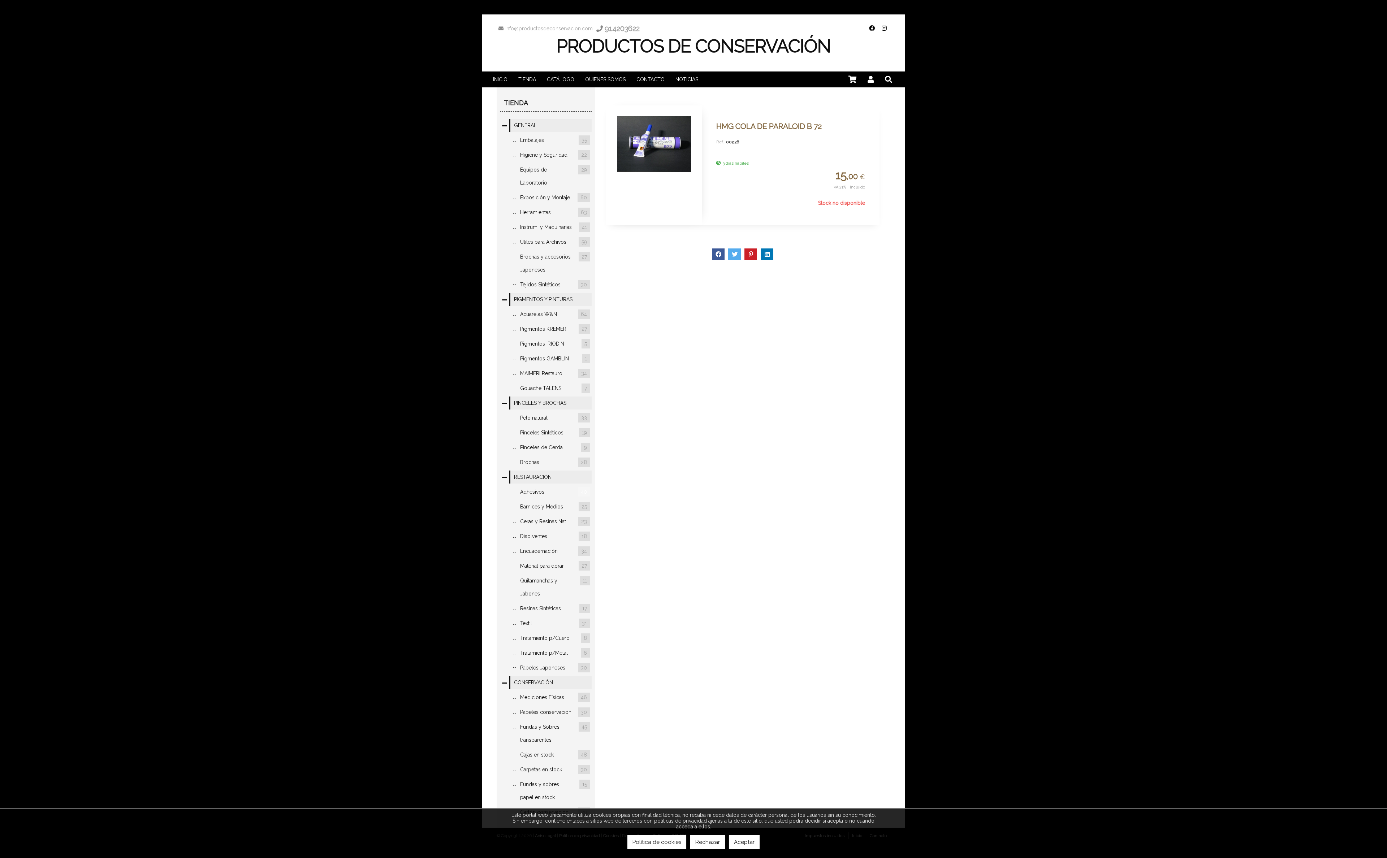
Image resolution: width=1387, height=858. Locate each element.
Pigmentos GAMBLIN (553, 358)
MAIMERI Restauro (553, 373)
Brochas (553, 462)
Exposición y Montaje (553, 197)
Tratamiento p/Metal (553, 653)
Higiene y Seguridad (553, 155)
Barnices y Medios (553, 507)
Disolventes (553, 536)
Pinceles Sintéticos (553, 433)
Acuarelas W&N (553, 314)
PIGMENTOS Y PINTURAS (543, 299)
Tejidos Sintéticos (553, 284)
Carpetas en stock (553, 769)
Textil (553, 623)
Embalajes (553, 140)
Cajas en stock (553, 755)
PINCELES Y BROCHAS (540, 403)
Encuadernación (553, 551)
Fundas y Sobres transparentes (553, 733)
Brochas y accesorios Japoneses (553, 263)
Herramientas (553, 212)
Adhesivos (553, 492)
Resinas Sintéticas (553, 608)
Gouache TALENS (553, 388)
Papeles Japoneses (553, 668)
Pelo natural (553, 418)
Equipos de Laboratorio (553, 176)
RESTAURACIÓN (533, 477)
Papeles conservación (553, 712)
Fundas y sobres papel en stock (553, 790)
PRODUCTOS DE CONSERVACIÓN (694, 46)
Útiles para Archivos (553, 242)
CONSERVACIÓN (533, 682)
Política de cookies (656, 842)
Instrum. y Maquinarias (553, 227)
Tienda (516, 103)
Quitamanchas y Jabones (553, 587)
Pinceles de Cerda (553, 447)
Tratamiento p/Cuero (553, 638)
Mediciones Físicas (553, 697)
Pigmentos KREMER (553, 329)
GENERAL (525, 125)
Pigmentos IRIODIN (553, 344)
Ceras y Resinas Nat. (553, 521)
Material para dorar (553, 566)
